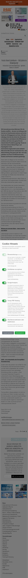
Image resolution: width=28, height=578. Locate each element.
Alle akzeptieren (20, 333)
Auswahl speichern (8, 333)
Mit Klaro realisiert (14, 335)
